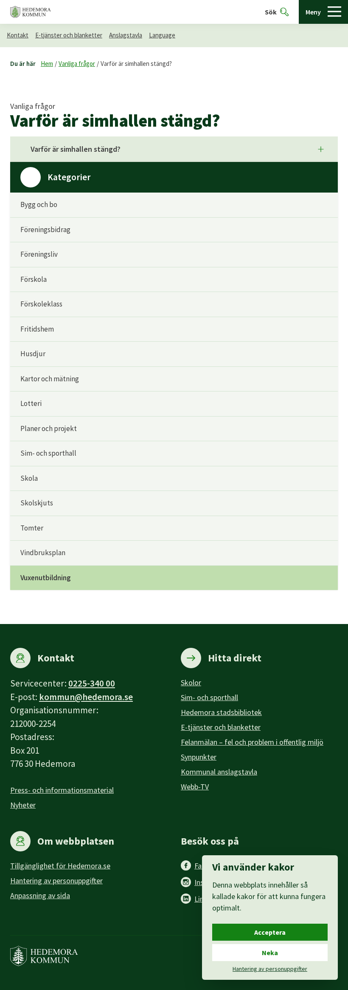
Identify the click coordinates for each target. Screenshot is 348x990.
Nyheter (23, 805)
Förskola (33, 279)
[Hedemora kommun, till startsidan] (30, 12)
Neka (270, 952)
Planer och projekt (48, 428)
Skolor (191, 682)
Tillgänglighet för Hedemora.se (60, 866)
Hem (47, 64)
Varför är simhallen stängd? (136, 64)
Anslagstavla (125, 35)
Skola (29, 478)
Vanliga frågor (77, 64)
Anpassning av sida (40, 895)
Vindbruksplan (42, 552)
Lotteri (31, 403)
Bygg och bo (38, 204)
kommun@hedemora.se (86, 697)
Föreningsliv (39, 254)
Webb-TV (195, 786)
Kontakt (17, 35)
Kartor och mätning (49, 378)
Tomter (31, 528)
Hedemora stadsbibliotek (221, 712)
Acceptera (270, 932)
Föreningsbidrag (45, 229)
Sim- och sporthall (48, 453)
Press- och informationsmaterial (62, 790)
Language (162, 35)
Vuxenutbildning (45, 577)
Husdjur (32, 353)
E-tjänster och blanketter (68, 35)
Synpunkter (198, 757)
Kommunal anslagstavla (219, 772)
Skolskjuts (36, 503)
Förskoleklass (41, 304)
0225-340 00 (91, 683)
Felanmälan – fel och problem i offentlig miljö (252, 742)
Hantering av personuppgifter (56, 880)
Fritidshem (37, 329)
